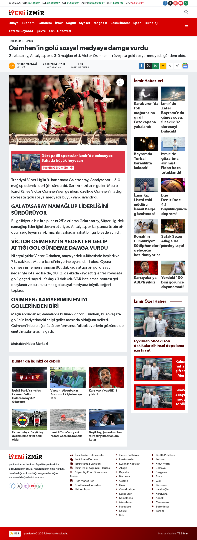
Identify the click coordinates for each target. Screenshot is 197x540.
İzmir (59, 23)
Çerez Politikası (129, 455)
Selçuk (123, 510)
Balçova (161, 468)
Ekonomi (28, 23)
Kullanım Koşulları (129, 463)
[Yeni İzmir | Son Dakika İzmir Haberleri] (26, 12)
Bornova (124, 476)
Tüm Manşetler (84, 480)
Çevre (41, 31)
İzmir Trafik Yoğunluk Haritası (92, 468)
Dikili (122, 485)
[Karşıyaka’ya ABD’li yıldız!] (106, 377)
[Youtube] (32, 486)
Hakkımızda (126, 459)
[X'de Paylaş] (148, 66)
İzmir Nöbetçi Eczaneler (89, 455)
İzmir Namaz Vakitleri (88, 463)
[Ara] (186, 12)
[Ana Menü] (186, 27)
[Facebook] (12, 486)
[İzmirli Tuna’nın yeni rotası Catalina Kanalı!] (68, 419)
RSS (16, 533)
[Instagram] (26, 486)
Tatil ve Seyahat (21, 31)
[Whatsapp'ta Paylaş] (155, 66)
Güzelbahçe (127, 489)
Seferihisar (162, 506)
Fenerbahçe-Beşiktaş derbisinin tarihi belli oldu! (27, 436)
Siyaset (84, 23)
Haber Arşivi (82, 489)
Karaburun (125, 493)
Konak (160, 498)
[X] (19, 486)
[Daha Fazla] (163, 66)
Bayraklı (124, 472)
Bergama (161, 472)
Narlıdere (125, 506)
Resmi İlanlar (120, 23)
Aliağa (123, 468)
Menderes (126, 502)
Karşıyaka (162, 493)
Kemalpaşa (126, 498)
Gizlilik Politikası (165, 455)
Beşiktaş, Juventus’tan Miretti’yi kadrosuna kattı (105, 436)
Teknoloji (151, 23)
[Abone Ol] (185, 65)
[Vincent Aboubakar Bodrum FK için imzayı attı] (68, 377)
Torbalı (160, 510)
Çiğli (158, 480)
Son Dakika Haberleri (88, 485)
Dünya (13, 23)
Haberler (15, 41)
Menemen (162, 502)
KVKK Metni (163, 463)
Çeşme (123, 480)
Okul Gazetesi (60, 31)
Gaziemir (161, 485)
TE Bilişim (182, 533)
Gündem (45, 23)
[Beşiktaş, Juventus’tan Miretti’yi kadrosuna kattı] (106, 419)
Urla (121, 515)
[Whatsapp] (39, 486)
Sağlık (71, 23)
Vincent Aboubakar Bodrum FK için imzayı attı (66, 394)
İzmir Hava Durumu (86, 459)
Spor (137, 23)
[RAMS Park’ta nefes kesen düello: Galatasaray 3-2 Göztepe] (29, 377)
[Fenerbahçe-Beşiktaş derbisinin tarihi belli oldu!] (29, 419)
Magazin (100, 23)
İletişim (160, 459)
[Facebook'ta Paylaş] (141, 66)
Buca (159, 476)
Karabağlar (162, 489)
